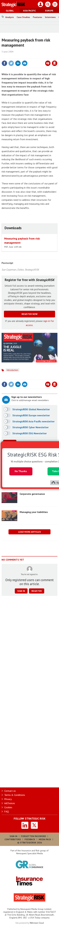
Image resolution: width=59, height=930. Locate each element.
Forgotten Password (33, 836)
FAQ (6, 811)
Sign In (13, 836)
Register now (29, 314)
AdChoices (9, 803)
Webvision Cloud (37, 923)
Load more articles (29, 531)
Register (36, 591)
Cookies (8, 807)
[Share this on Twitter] (11, 63)
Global (10, 10)
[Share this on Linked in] (18, 63)
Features (37, 17)
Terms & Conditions (14, 794)
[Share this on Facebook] (4, 63)
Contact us (10, 790)
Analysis (9, 17)
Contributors (13, 839)
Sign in (17, 56)
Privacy (8, 799)
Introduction (12, 370)
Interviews (50, 17)
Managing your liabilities (34, 512)
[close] (57, 56)
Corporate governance (32, 493)
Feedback (30, 839)
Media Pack (45, 839)
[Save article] (54, 63)
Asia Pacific (29, 10)
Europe (49, 10)
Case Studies (23, 17)
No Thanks (21, 471)
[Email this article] (25, 63)
